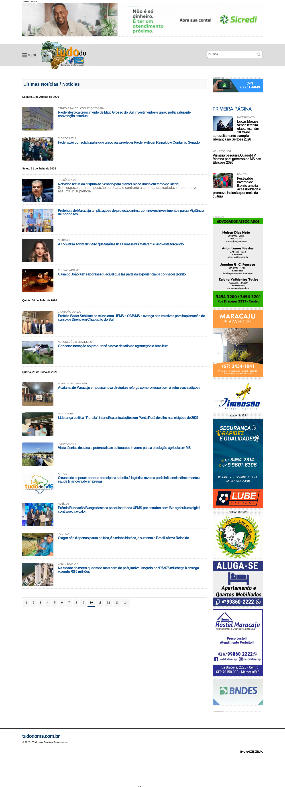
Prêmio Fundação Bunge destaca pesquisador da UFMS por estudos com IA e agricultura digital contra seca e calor (129, 509)
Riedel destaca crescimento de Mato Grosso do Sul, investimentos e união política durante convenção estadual (124, 114)
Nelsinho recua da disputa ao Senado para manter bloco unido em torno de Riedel (118, 184)
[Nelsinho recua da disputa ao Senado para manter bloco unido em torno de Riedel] (37, 190)
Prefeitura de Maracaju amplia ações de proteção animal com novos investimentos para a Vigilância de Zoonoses (131, 212)
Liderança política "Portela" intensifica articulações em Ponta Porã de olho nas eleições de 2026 (128, 418)
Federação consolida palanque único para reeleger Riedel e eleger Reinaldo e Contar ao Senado (129, 142)
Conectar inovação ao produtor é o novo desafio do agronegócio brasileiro (113, 346)
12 (108, 602)
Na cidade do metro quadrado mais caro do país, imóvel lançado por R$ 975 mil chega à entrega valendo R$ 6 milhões (128, 569)
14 (125, 602)
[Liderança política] (37, 424)
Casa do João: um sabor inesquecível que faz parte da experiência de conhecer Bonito (122, 274)
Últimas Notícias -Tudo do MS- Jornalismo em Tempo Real (63, 55)
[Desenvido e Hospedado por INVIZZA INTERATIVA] (251, 752)
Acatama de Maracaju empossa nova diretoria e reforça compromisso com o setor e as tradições (129, 387)
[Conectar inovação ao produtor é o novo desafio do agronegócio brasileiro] (37, 352)
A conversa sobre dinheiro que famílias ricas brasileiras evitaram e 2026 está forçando (121, 244)
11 (99, 602)
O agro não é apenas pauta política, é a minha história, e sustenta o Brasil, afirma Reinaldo (123, 538)
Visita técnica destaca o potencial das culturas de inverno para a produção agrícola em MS (124, 448)
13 (117, 602)
